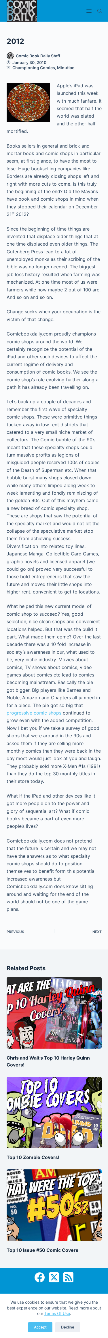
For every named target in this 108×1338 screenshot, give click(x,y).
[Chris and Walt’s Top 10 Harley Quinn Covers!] (54, 1013)
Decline (67, 1327)
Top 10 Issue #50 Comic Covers (42, 1250)
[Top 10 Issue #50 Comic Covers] (54, 1205)
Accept (40, 1327)
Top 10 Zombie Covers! (33, 1157)
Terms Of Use (57, 1313)
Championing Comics (33, 67)
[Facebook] (40, 1277)
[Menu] (89, 11)
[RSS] (68, 1277)
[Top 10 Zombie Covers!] (54, 1112)
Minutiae (65, 67)
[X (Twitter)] (54, 1277)
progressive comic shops (35, 713)
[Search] (99, 11)
